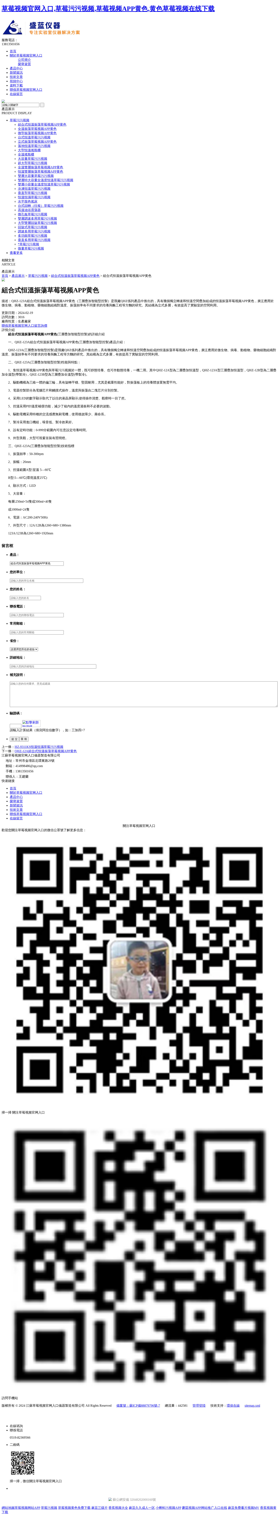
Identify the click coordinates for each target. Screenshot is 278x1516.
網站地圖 (8, 1507)
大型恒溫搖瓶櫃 (29, 150)
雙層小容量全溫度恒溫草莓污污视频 (44, 184)
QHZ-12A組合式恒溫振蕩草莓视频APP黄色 (46, 751)
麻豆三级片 (99, 1507)
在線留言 (16, 94)
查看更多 (16, 252)
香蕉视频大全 (118, 1507)
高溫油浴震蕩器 (29, 210)
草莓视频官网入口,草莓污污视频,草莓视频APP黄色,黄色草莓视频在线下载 (108, 8)
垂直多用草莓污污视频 (34, 240)
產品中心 (16, 68)
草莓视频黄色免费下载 (74, 1507)
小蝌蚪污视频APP (168, 1507)
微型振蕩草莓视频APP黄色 (37, 133)
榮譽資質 (24, 64)
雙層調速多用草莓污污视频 (37, 218)
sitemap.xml (252, 1405)
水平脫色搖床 (27, 201)
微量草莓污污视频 (31, 248)
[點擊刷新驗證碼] (31, 723)
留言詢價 (40, 325)
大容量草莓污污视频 (32, 158)
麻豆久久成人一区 (142, 1507)
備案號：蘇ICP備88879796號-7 (138, 1405)
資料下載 (16, 85)
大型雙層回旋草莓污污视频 (37, 223)
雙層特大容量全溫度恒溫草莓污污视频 (45, 180)
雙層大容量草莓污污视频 (36, 176)
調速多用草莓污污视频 (34, 231)
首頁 (13, 51)
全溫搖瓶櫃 (26, 154)
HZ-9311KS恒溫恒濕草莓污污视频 (39, 747)
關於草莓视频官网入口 (26, 55)
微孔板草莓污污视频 (32, 214)
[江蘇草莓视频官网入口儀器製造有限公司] (77, 37)
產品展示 (18, 275)
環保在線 (233, 1405)
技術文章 (16, 77)
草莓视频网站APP (27, 1507)
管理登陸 (199, 1405)
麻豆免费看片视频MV (243, 1507)
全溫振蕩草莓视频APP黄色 (37, 128)
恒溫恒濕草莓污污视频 (34, 197)
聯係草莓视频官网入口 (26, 89)
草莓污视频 (49, 1507)
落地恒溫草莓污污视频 (34, 146)
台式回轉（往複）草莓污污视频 (40, 205)
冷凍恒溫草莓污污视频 (34, 188)
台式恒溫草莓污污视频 (34, 137)
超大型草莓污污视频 (32, 163)
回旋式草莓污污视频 (32, 227)
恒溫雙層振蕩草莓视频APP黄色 (40, 171)
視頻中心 (16, 81)
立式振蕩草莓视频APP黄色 (37, 141)
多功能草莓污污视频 (32, 235)
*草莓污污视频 (28, 244)
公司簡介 (24, 59)
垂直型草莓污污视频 (32, 193)
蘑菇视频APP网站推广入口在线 (204, 1507)
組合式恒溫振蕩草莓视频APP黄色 (42, 124)
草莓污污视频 (19, 120)
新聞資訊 (16, 72)
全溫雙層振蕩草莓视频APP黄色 (40, 167)
